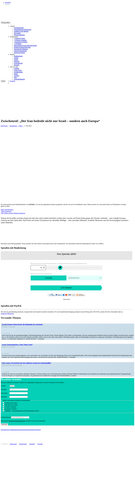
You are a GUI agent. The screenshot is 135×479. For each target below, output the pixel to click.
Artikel (16, 58)
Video (21, 126)
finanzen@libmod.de (7, 313)
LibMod (16, 68)
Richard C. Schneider (8, 327)
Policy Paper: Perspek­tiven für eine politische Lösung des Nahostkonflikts (26, 363)
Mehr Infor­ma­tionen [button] (7, 209)
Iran (24, 430)
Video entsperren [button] (6, 211)
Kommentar (14, 126)
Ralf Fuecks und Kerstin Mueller (12, 365)
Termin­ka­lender (19, 28)
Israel (26, 430)
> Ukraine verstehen (20, 40)
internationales (18, 430)
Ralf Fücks (4, 126)
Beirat (16, 74)
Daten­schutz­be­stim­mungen (17, 421)
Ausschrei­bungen (19, 79)
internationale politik (7, 430)
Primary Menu (6, 22)
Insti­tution (5, 397)
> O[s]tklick (17, 44)
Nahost (30, 430)
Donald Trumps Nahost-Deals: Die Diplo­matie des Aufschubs (22, 324)
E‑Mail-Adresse (6, 417)
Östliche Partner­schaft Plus (22, 47)
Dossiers (16, 65)
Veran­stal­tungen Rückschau (22, 29)
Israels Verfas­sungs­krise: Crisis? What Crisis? (17, 344)
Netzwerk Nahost (19, 53)
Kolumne (5, 325)
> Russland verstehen (20, 42)
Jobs (15, 77)
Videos (16, 60)
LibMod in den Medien (21, 31)
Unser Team (18, 70)
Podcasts (16, 61)
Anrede (5, 386)
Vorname (5, 389)
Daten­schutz (23, 444)
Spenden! (8, 2)
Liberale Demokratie (20, 51)
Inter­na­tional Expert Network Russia (25, 45)
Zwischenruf (37, 430)
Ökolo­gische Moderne (21, 49)
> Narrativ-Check (19, 38)
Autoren (16, 76)
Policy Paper (6, 363)
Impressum (13, 444)
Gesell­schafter (18, 72)
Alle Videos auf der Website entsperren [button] (13, 213)
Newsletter (17, 33)
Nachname (5, 393)
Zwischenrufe (18, 63)
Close (3, 81)
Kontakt (12, 81)
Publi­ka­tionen (18, 56)
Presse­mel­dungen (19, 35)
